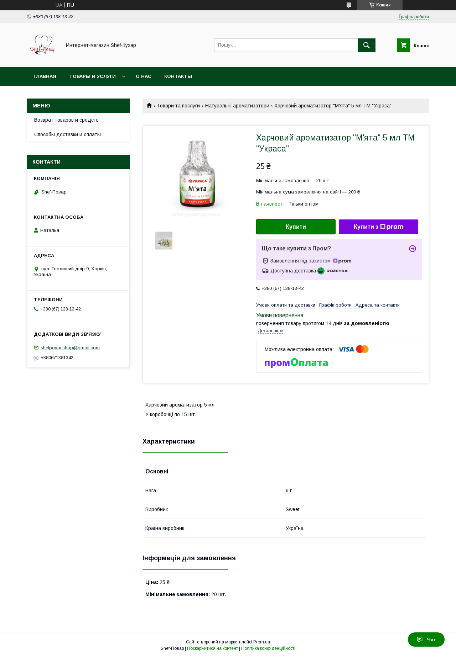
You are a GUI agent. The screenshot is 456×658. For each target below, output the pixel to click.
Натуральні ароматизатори (237, 105)
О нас (143, 76)
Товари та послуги (178, 105)
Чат (431, 639)
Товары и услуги (92, 76)
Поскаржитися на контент (212, 648)
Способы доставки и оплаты (67, 134)
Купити (296, 227)
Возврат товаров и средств (66, 120)
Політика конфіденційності (268, 648)
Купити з (366, 227)
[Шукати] (366, 45)
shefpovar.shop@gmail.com (70, 347)
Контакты (178, 76)
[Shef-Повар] (42, 58)
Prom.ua (261, 642)
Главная (44, 76)
